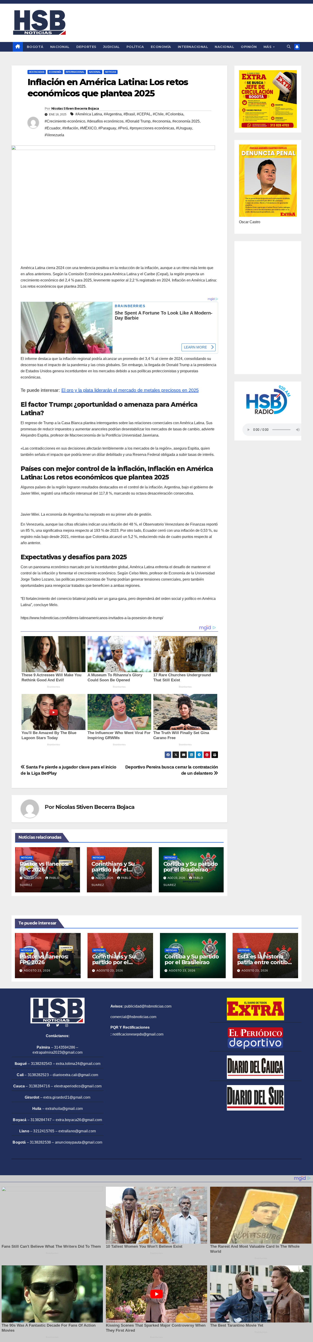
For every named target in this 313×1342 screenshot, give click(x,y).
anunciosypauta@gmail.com (78, 1142)
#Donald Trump (138, 121)
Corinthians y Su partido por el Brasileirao (113, 869)
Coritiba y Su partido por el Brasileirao (190, 866)
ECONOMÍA (161, 47)
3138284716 (39, 1086)
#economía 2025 (186, 121)
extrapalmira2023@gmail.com (57, 1052)
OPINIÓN (249, 47)
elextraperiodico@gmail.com (78, 1086)
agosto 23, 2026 (37, 970)
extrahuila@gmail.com (64, 1109)
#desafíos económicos (105, 121)
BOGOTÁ (35, 47)
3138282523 (38, 1075)
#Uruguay (184, 128)
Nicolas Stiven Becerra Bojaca (75, 108)
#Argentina (113, 114)
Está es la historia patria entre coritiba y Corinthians (264, 962)
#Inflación (70, 128)
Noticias (110, 72)
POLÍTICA (135, 47)
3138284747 (41, 1120)
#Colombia (174, 114)
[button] (289, 47)
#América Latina (88, 114)
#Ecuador (52, 128)
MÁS (268, 47)
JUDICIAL (111, 47)
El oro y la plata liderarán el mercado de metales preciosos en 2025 (130, 390)
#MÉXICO (88, 128)
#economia (161, 121)
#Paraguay (107, 128)
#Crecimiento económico (65, 121)
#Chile (158, 114)
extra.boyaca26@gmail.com (79, 1120)
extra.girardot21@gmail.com (66, 1097)
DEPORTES (86, 47)
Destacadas (36, 72)
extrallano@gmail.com (77, 1131)
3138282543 (41, 1064)
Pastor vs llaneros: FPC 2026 (44, 866)
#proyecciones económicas (152, 128)
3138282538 (40, 1142)
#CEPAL (144, 114)
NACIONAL (60, 47)
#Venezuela (54, 135)
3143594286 (64, 1047)
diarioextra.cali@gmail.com (75, 1075)
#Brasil (129, 114)
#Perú (123, 128)
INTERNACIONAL (193, 47)
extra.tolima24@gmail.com (78, 1064)
